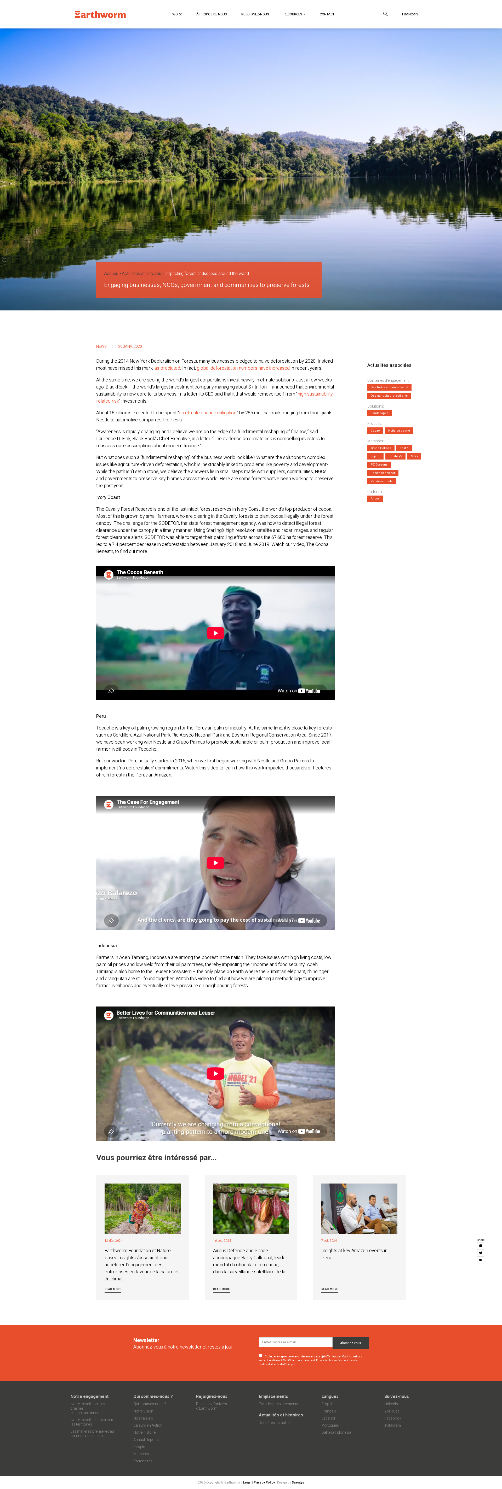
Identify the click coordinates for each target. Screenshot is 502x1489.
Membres (141, 1454)
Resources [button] (293, 14)
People (139, 1447)
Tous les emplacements (278, 1404)
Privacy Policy (264, 1482)
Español (328, 1418)
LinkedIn (391, 1404)
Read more (113, 1289)
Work (177, 14)
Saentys (298, 1482)
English (327, 1404)
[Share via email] (481, 1260)
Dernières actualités (275, 1423)
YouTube (392, 1411)
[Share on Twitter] (481, 1253)
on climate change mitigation (207, 412)
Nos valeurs (143, 1418)
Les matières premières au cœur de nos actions (92, 1434)
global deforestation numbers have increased (243, 368)
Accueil (111, 273)
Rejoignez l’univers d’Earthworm (211, 1406)
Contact (327, 14)
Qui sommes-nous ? (153, 1396)
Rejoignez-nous (255, 14)
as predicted (167, 368)
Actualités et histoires (141, 273)
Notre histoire (144, 1432)
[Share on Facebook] (481, 1246)
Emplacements (273, 1396)
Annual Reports (146, 1440)
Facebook (392, 1418)
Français (410, 14)
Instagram (392, 1425)
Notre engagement (90, 1396)
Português (330, 1425)
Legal (247, 1482)
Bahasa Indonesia (336, 1432)
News (101, 346)
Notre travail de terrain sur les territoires (92, 1422)
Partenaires (142, 1461)
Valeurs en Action (147, 1425)
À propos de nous (211, 14)
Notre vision (143, 1411)
